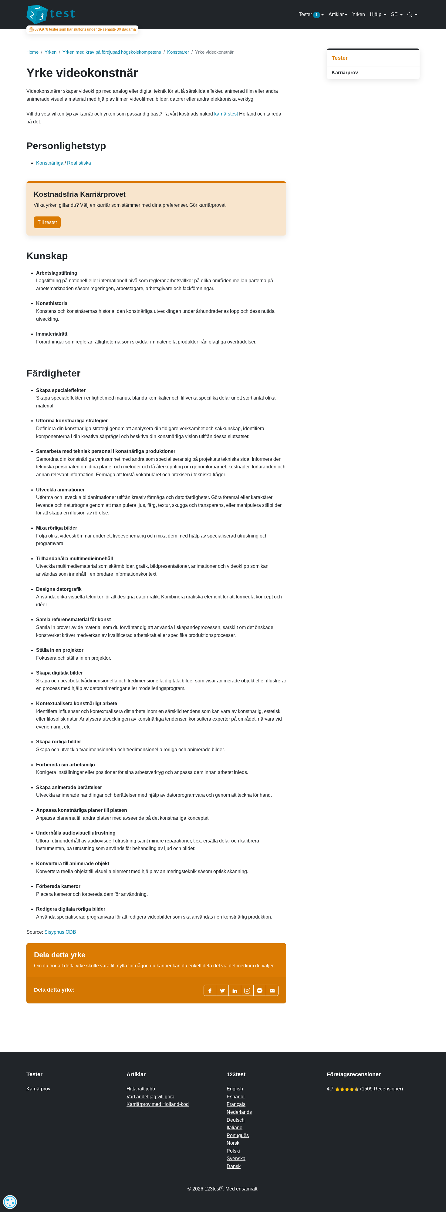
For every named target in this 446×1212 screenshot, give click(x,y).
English (235, 1088)
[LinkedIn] (234, 990)
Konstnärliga (49, 163)
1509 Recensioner (381, 1088)
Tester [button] (308, 14)
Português (238, 1135)
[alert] (10, 1202)
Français (236, 1104)
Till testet (47, 222)
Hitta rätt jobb (141, 1088)
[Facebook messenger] (259, 990)
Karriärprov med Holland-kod (158, 1104)
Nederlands (239, 1112)
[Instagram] (247, 990)
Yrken (358, 14)
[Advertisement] (373, 127)
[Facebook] (210, 990)
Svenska (236, 1158)
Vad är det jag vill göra (150, 1096)
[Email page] (272, 990)
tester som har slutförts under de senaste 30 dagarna (85, 30)
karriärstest (226, 113)
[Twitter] (222, 990)
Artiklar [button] (336, 14)
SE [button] (395, 14)
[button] (412, 14)
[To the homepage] (50, 14)
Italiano (234, 1127)
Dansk (234, 1166)
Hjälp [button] (376, 14)
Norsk (233, 1143)
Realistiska (79, 163)
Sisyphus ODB (60, 932)
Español (236, 1096)
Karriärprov (345, 72)
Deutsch (236, 1120)
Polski (233, 1150)
